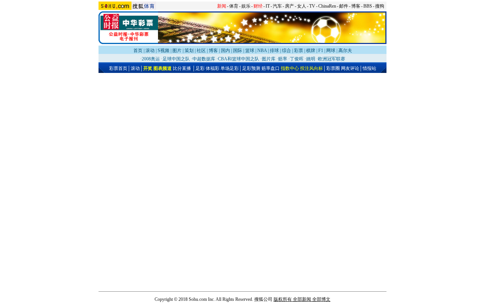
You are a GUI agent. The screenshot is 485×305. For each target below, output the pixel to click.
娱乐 (245, 6)
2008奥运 (151, 59)
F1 (320, 50)
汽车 (277, 6)
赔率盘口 (270, 68)
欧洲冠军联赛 (331, 59)
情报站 (369, 68)
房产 (289, 6)
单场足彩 (230, 68)
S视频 (163, 50)
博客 (355, 6)
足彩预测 (251, 68)
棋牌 (310, 50)
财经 (258, 6)
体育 (233, 6)
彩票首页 (118, 68)
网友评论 (350, 68)
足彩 (200, 68)
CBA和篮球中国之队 (238, 59)
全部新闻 (302, 299)
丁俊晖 (297, 59)
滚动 (150, 50)
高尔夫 (345, 50)
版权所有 (283, 299)
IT (268, 6)
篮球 (249, 50)
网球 (330, 50)
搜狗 (379, 6)
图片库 (268, 59)
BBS (367, 6)
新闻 (221, 6)
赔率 (282, 59)
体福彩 (212, 68)
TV (312, 6)
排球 (274, 50)
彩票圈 (333, 68)
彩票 (298, 50)
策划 (189, 50)
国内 (225, 50)
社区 (201, 50)
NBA (262, 50)
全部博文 (321, 299)
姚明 (310, 59)
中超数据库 (203, 59)
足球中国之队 (176, 59)
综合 (286, 50)
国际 (237, 50)
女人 (301, 6)
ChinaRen (327, 6)
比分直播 (182, 68)
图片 (176, 50)
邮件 (343, 6)
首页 (137, 50)
